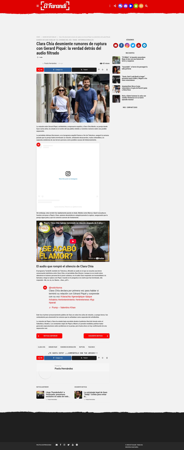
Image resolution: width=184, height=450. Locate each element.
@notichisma (55, 287)
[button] (37, 6)
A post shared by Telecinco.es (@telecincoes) (68, 207)
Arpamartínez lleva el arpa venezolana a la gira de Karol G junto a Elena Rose (134, 88)
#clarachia (65, 296)
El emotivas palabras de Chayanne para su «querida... (103, 435)
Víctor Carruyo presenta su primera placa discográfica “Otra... (161, 435)
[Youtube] (138, 45)
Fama (75, 40)
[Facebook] (121, 45)
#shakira (53, 299)
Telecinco (91, 347)
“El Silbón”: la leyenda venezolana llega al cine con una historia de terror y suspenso (133, 59)
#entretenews (82, 299)
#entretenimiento (66, 299)
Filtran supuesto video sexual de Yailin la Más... (65, 435)
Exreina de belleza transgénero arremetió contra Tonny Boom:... (142, 435)
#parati (52, 302)
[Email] (115, 45)
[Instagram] (127, 45)
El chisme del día (64, 40)
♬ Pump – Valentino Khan (62, 307)
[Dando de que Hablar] (120, 6)
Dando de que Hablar (45, 40)
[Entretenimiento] (141, 6)
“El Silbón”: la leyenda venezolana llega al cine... (123, 435)
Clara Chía (41, 347)
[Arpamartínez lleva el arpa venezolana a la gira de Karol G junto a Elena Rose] (116, 89)
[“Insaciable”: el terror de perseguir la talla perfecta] (116, 70)
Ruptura (82, 347)
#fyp (92, 299)
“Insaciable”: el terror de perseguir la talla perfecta (134, 68)
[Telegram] (144, 45)
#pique (88, 296)
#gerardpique (78, 296)
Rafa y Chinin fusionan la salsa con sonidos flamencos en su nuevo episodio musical (134, 98)
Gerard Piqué (53, 347)
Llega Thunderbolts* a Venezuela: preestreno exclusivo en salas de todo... (58, 394)
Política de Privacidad (43, 445)
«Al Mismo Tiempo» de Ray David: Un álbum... (84, 435)
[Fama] (125, 6)
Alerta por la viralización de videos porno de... (46, 435)
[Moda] (136, 6)
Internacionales (86, 40)
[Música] (131, 6)
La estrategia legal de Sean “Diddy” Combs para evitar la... (95, 394)
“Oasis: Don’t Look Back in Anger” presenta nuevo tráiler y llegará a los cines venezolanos (134, 78)
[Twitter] (133, 45)
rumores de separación (68, 347)
